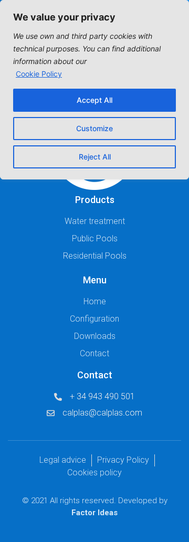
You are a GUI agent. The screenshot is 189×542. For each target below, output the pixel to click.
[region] (94, 89)
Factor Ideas (94, 512)
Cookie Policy (39, 73)
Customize (94, 128)
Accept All (94, 99)
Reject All (95, 156)
